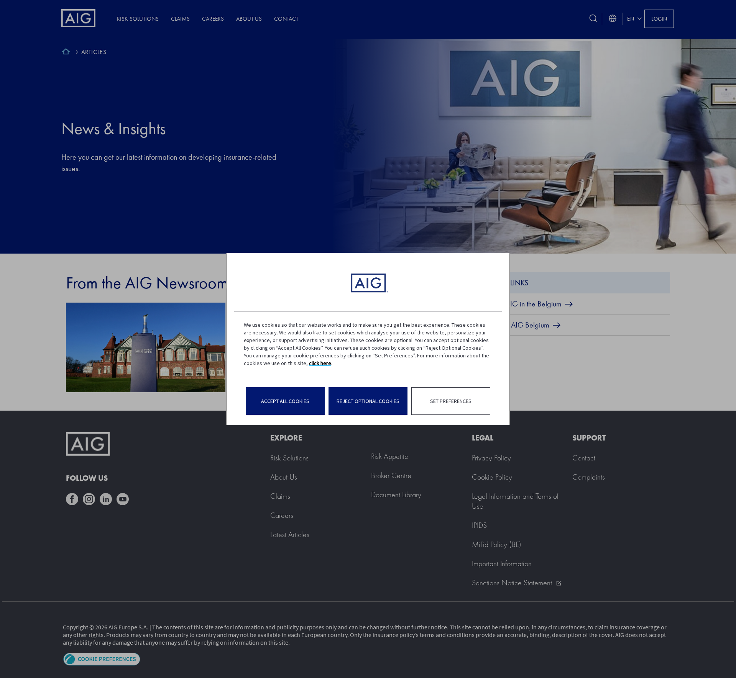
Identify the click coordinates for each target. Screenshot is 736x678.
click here (320, 363)
